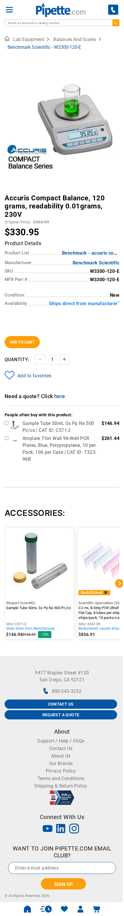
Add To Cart (22, 342)
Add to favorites (34, 375)
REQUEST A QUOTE (61, 714)
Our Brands (61, 763)
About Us (60, 756)
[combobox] (62, 22)
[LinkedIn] (61, 829)
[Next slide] (115, 194)
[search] (115, 22)
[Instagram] (74, 829)
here (59, 396)
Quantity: (17, 359)
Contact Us (61, 748)
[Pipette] (60, 9)
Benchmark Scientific (96, 263)
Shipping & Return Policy (60, 786)
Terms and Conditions (60, 778)
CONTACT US (61, 704)
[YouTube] (47, 829)
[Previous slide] (9, 194)
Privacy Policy (61, 771)
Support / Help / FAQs (60, 741)
